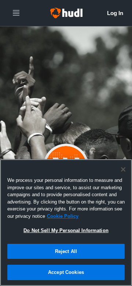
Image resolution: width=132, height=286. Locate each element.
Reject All (66, 251)
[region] (66, 222)
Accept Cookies (66, 272)
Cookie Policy (62, 216)
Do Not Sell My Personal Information (66, 230)
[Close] (123, 169)
